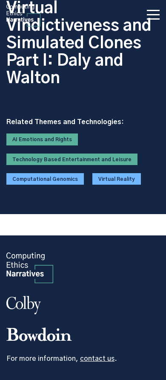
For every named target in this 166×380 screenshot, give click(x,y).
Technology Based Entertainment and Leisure (72, 159)
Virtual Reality (116, 179)
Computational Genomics (45, 179)
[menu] (153, 16)
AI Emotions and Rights (42, 139)
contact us (97, 358)
